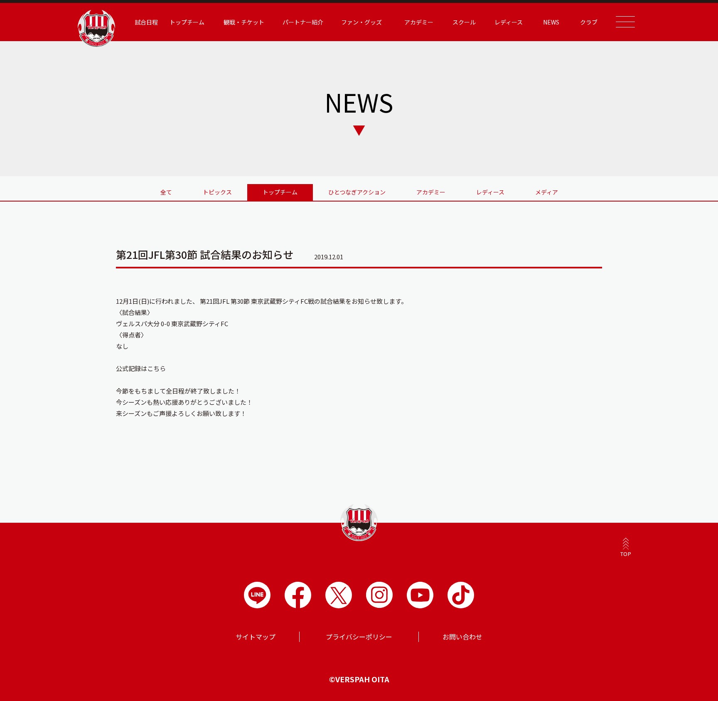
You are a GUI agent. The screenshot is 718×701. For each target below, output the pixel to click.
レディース (490, 192)
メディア (546, 192)
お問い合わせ (462, 637)
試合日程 (146, 22)
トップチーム (280, 192)
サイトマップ (255, 637)
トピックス (217, 192)
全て (166, 192)
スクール (464, 22)
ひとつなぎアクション (357, 192)
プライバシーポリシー (359, 637)
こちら (156, 368)
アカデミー (430, 192)
